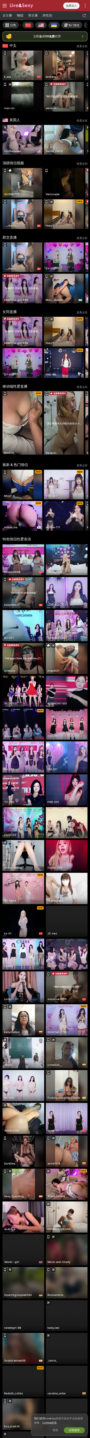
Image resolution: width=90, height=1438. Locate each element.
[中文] (28, 25)
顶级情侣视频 (13, 163)
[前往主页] (27, 5)
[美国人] (41, 25)
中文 (13, 45)
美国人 (14, 120)
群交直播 (10, 237)
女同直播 (10, 312)
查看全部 (82, 46)
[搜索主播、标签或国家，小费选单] (84, 15)
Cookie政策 (49, 1422)
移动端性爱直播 (15, 386)
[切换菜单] (4, 5)
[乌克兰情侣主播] (54, 25)
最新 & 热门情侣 (15, 465)
